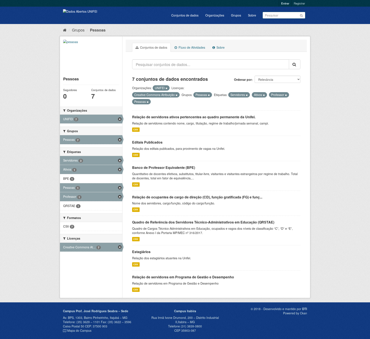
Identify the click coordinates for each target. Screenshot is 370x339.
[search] (294, 64)
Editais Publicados (147, 142)
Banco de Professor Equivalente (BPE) (163, 167)
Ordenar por (243, 79)
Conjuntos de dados (184, 15)
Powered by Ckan (295, 313)
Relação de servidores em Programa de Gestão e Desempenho (183, 276)
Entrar (285, 3)
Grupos (236, 15)
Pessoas (98, 30)
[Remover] (166, 88)
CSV (135, 129)
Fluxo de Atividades (191, 47)
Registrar (299, 3)
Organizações (214, 15)
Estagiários (141, 251)
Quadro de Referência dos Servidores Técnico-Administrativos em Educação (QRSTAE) (203, 222)
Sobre (252, 15)
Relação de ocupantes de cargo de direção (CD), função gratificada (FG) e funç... (197, 197)
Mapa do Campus (79, 330)
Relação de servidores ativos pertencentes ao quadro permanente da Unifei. (193, 116)
